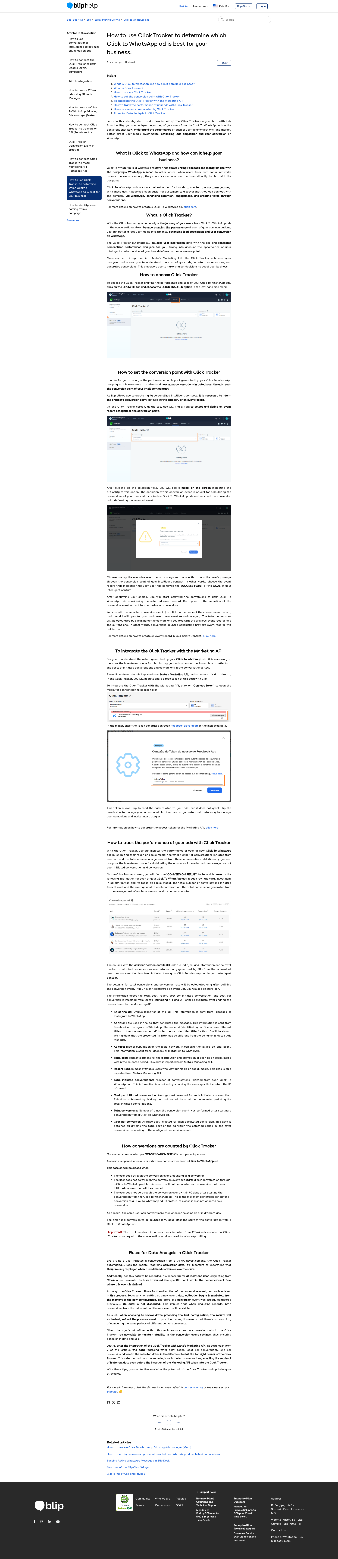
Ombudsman (163, 1505)
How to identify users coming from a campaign (82, 209)
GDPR (179, 1505)
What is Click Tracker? (128, 88)
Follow (224, 62)
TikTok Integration (80, 81)
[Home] (82, 8)
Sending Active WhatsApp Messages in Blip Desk (138, 1460)
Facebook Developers (185, 725)
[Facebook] (108, 1402)
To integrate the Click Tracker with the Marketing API (148, 100)
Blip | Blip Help (75, 19)
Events (140, 1505)
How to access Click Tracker (132, 92)
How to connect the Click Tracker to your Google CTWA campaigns (82, 66)
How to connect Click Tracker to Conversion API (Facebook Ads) (83, 128)
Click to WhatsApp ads (136, 19)
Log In (262, 6)
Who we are (162, 1498)
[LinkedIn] (118, 1402)
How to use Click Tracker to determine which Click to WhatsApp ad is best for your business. (84, 187)
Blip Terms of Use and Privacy (126, 1473)
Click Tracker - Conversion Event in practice (81, 145)
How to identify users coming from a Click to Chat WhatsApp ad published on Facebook (163, 1454)
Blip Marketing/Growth (107, 19)
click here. (212, 827)
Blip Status (243, 6)
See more (73, 220)
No (178, 1422)
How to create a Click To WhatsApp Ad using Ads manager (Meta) (83, 111)
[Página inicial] (49, 1511)
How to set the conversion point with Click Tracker (147, 96)
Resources (199, 6)
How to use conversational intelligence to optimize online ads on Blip (84, 44)
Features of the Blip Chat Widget (128, 1467)
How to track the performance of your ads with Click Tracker (153, 105)
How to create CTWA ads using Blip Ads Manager (82, 94)
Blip (89, 19)
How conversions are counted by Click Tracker (144, 109)
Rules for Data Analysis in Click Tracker (139, 113)
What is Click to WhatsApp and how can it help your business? (154, 84)
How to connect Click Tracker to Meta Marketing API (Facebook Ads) (83, 164)
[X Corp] (113, 1402)
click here (190, 207)
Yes (159, 1422)
